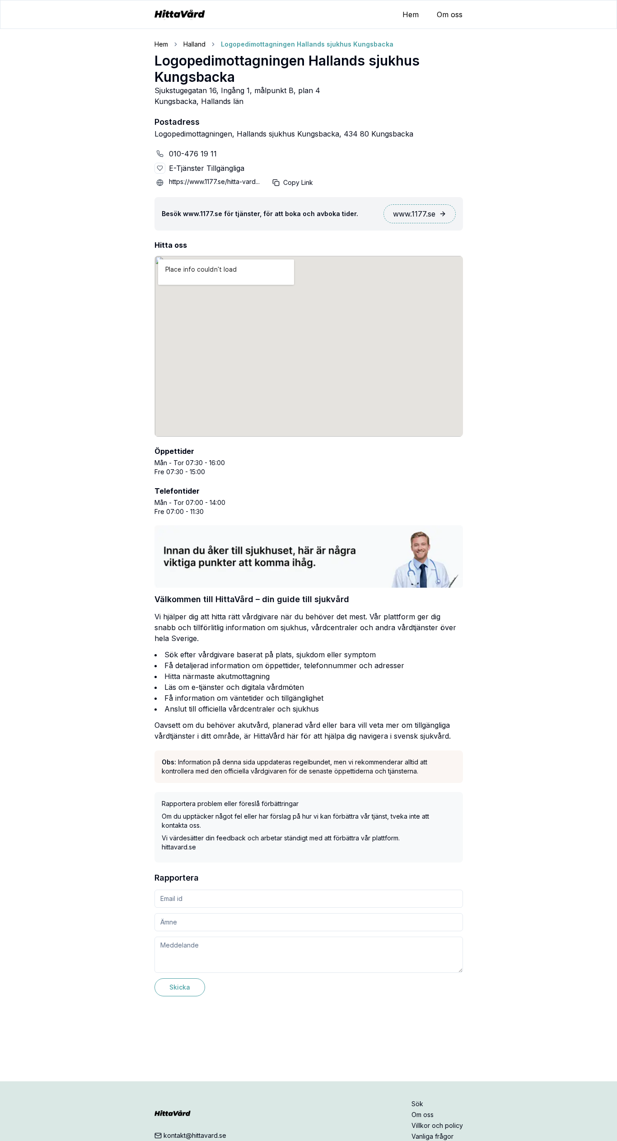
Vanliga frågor (432, 1136)
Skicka (179, 987)
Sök (417, 1104)
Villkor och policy (437, 1125)
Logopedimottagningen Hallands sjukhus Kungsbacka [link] (307, 44)
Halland (194, 44)
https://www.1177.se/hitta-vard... (214, 181)
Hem (410, 14)
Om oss (450, 14)
